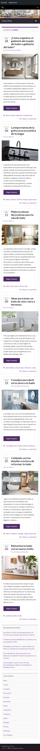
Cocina (5, 685)
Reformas (32, 534)
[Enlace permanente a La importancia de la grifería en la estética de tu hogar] (20, 150)
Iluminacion (7, 710)
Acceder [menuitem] (4, 2)
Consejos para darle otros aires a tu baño (23, 381)
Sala (26, 286)
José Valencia (10, 50)
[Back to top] (35, 746)
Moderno (32, 446)
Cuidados (13, 534)
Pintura (5, 727)
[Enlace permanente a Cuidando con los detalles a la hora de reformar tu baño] (20, 483)
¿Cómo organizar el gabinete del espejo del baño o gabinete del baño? (18, 42)
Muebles (18, 50)
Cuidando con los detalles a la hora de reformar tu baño (22, 461)
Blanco (12, 368)
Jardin (5, 718)
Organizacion (27, 115)
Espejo (12, 115)
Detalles (21, 534)
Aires (16, 446)
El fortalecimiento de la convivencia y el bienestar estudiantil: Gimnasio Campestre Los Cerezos (19, 655)
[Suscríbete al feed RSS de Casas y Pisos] (3, 6)
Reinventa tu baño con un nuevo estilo (22, 547)
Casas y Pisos (7, 21)
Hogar (25, 199)
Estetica (13, 199)
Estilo (20, 616)
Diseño (25, 446)
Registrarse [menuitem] (13, 2)
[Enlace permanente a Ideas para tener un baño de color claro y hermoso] (20, 321)
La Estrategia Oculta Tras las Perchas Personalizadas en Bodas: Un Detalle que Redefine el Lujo (17, 665)
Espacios (6, 697)
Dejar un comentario (29, 119)
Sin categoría (7, 735)
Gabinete (19, 115)
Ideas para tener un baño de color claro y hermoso (23, 301)
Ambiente (9, 616)
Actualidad (9, 446)
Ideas (34, 368)
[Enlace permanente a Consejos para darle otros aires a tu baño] (20, 399)
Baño (8, 115)
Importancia (32, 199)
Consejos (26, 386)
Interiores (6, 714)
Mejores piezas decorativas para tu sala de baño (22, 214)
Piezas (21, 286)
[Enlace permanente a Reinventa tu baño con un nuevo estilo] (20, 567)
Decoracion (14, 286)
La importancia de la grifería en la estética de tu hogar (23, 130)
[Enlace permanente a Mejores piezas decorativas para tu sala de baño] (20, 234)
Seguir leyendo (11, 108)
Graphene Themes (18, 748)
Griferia (19, 199)
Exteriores (7, 701)
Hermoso (28, 368)
